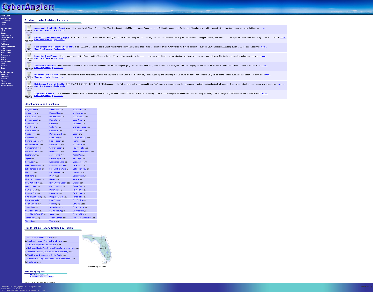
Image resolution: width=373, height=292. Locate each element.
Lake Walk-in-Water (57, 169)
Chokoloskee (30, 130)
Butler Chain (78, 120)
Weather (4, 66)
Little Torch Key (79, 169)
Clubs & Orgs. (6, 35)
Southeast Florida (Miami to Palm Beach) (44, 241)
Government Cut (32, 148)
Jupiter (28, 158)
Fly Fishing (5, 44)
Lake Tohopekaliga (33, 169)
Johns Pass (78, 155)
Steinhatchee (78, 211)
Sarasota (76, 204)
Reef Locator (5, 53)
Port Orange (54, 200)
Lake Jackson (79, 162)
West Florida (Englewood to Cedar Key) (44, 255)
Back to (41, 276)
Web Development (8, 85)
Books (3, 33)
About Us (4, 74)
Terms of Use (6, 83)
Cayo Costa (30, 127)
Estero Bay (54, 137)
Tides (3, 24)
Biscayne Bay (31, 116)
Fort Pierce (77, 144)
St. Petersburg (55, 211)
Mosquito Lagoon (32, 179)
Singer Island (54, 207)
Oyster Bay (77, 186)
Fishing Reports (7, 37)
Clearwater (53, 130)
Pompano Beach (56, 197)
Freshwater (32, 262)
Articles (3, 31)
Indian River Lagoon (81, 151)
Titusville (29, 221)
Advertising (5, 76)
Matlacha (76, 172)
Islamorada (30, 155)
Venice (52, 221)
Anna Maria (77, 109)
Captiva (52, 123)
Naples (52, 179)
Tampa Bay (30, 218)
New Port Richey (32, 183)
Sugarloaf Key (79, 214)
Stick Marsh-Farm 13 (34, 214)
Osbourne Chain (56, 186)
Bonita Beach (78, 116)
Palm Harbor (78, 190)
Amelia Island (55, 109)
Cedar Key (53, 127)
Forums (4, 22)
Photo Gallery (6, 50)
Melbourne (29, 176)
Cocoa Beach (78, 130)
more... (264, 28)
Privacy (3, 81)
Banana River (55, 113)
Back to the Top (366, 286)
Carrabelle (77, 123)
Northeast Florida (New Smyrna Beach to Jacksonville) (50, 248)
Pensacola (53, 193)
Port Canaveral (31, 200)
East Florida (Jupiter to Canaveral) (41, 244)
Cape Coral (30, 123)
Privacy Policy (6, 288)
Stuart (51, 214)
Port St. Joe (78, 200)
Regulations (5, 55)
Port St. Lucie (31, 204)
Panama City (30, 193)
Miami (51, 176)
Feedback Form (39, 290)
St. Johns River (31, 211)
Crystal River (30, 134)
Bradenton (53, 120)
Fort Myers (54, 144)
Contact (4, 79)
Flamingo (76, 141)
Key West (29, 162)
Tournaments (6, 61)
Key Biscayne (55, 158)
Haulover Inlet (78, 148)
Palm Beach (30, 190)
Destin (75, 134)
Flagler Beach (55, 141)
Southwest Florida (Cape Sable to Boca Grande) (47, 251)
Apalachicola (59, 30)
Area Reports (6, 18)
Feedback (4, 39)
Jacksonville (54, 155)
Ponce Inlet (77, 197)
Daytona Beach (55, 134)
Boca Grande (54, 116)
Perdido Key (78, 193)
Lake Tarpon (78, 165)
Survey (3, 59)
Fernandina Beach (33, 141)
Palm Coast (54, 190)
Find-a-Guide (6, 20)
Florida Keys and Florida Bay (39, 237)
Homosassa (54, 151)
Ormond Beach (31, 186)
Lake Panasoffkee (57, 165)
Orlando (76, 183)
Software (4, 57)
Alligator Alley (31, 109)
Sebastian (29, 207)
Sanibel (52, 204)
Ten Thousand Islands (82, 218)
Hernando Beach (32, 151)
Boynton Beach (31, 120)
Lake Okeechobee (33, 165)
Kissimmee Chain (56, 162)
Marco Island (54, 172)
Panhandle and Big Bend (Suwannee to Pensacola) (48, 258)
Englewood (29, 137)
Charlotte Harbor (79, 127)
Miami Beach (78, 176)
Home (3, 68)
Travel (3, 64)
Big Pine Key (78, 113)
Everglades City (79, 137)
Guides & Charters (8, 46)
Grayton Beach (55, 148)
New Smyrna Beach (57, 183)
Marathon (29, 172)
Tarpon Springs (55, 218)
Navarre (76, 179)
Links (3, 48)
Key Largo (77, 158)
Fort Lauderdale (31, 144)
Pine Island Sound (33, 197)
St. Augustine (78, 207)
